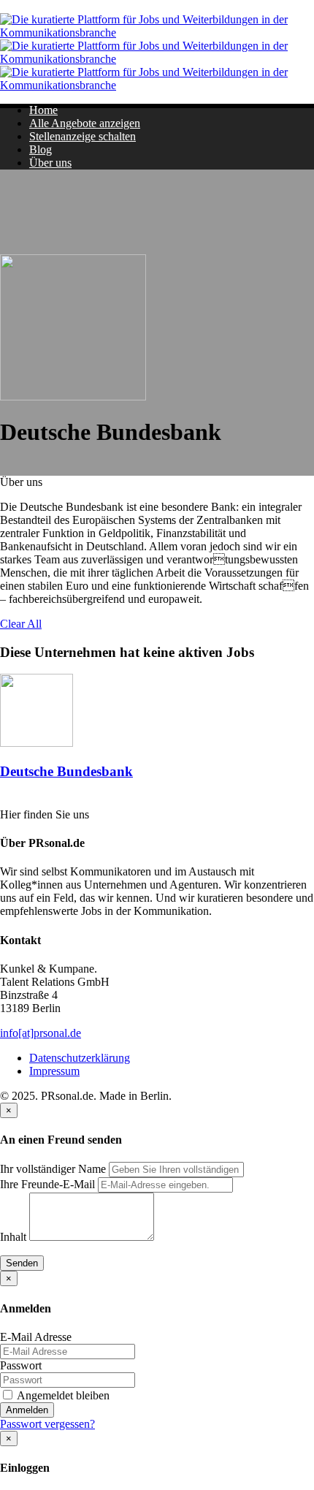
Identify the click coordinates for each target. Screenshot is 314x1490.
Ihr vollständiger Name (53, 1169)
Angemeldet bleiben (62, 1395)
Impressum (54, 1071)
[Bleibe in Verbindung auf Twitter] (5, 469)
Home (43, 110)
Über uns (50, 162)
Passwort (21, 1365)
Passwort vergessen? (47, 1424)
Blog (40, 149)
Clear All (21, 623)
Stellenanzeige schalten (82, 136)
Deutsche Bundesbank (66, 771)
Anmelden (27, 1410)
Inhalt (13, 1237)
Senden (22, 1263)
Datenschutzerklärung (79, 1058)
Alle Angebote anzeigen (84, 123)
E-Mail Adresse (36, 1337)
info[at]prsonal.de (40, 1033)
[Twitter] (5, 800)
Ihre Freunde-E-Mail (47, 1184)
